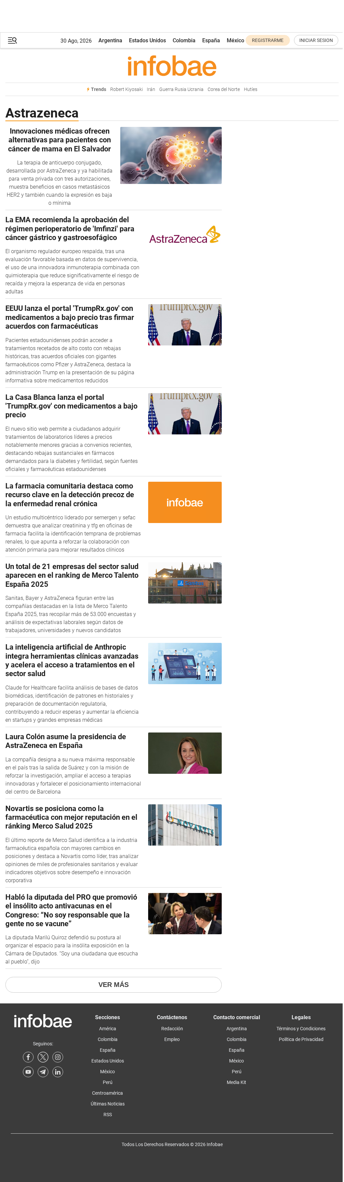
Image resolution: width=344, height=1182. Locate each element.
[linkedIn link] (57, 1072)
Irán (151, 89)
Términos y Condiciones (301, 1028)
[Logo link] (172, 65)
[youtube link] (28, 1072)
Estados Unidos (147, 40)
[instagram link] (57, 1057)
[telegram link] (43, 1072)
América (107, 1028)
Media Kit (236, 1082)
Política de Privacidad (301, 1039)
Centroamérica (107, 1093)
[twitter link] (43, 1057)
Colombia (184, 40)
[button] (12, 40)
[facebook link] (28, 1057)
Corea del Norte (224, 89)
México (235, 40)
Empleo (172, 1039)
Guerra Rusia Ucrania (181, 89)
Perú (108, 1082)
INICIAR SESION (316, 40)
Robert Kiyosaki (126, 89)
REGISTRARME (268, 40)
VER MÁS (113, 984)
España (211, 40)
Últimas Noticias (108, 1103)
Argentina (110, 40)
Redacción (172, 1028)
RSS (107, 1114)
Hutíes (250, 89)
